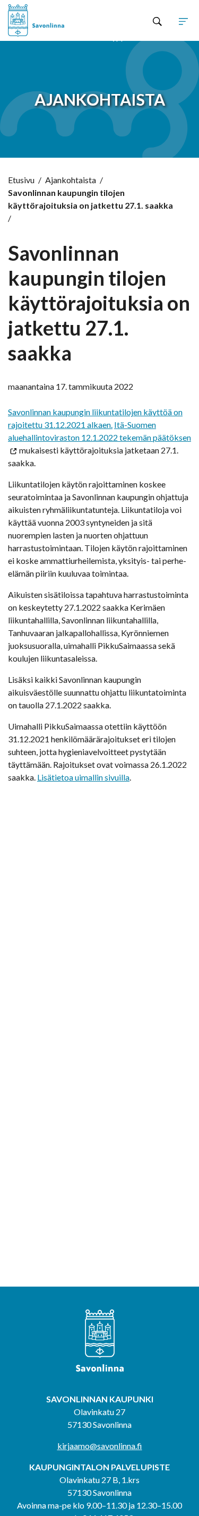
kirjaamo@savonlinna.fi (99, 1446)
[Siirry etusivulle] (44, 20)
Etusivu (21, 180)
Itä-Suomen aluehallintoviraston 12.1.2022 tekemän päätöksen (99, 430)
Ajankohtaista (70, 180)
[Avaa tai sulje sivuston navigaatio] (183, 21)
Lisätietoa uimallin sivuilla (83, 777)
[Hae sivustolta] (157, 21)
